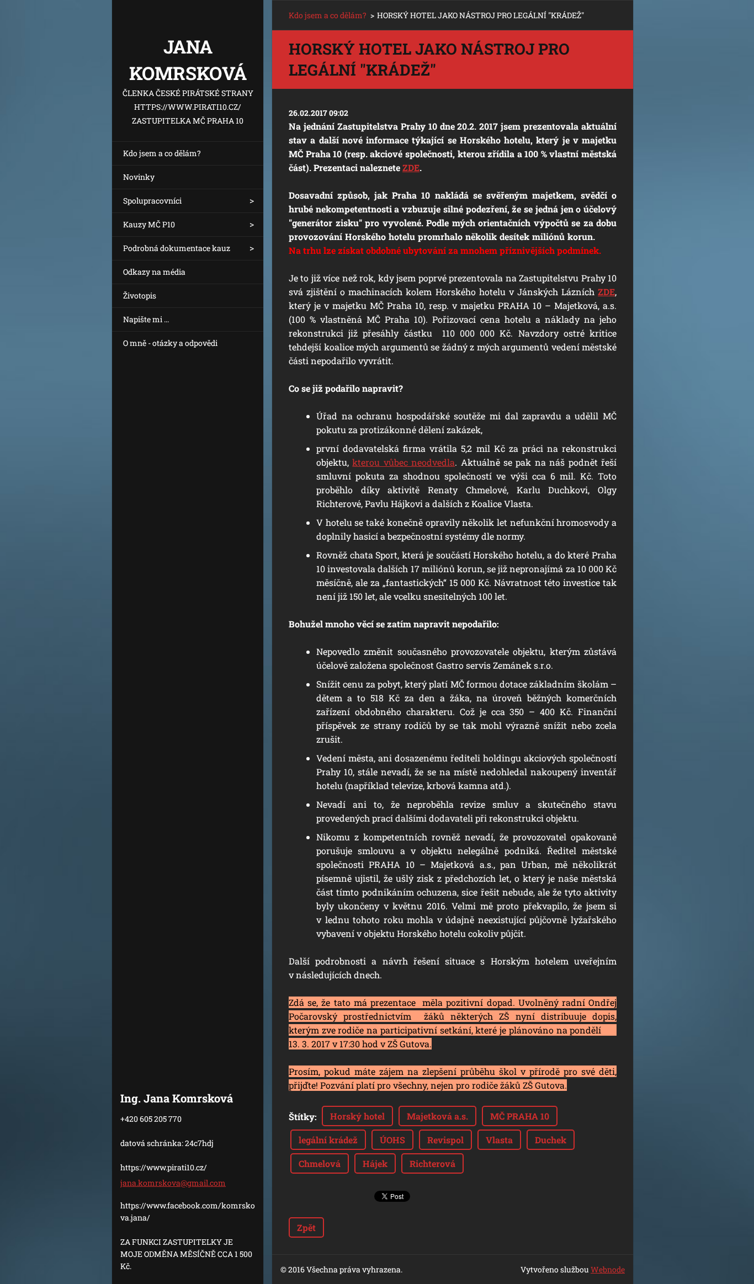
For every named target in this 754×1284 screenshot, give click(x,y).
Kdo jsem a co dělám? (162, 153)
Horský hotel (357, 1116)
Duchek (550, 1140)
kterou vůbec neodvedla (403, 462)
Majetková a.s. (437, 1116)
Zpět (306, 1227)
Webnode (608, 1269)
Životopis (139, 295)
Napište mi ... (146, 319)
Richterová (432, 1163)
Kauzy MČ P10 (149, 224)
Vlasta (499, 1140)
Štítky (302, 1116)
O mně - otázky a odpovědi (170, 343)
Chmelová (320, 1163)
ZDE (411, 167)
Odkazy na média (154, 272)
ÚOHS (392, 1140)
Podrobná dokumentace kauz (176, 248)
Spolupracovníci (152, 200)
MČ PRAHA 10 (519, 1116)
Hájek (375, 1163)
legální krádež (328, 1140)
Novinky (139, 177)
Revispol (445, 1140)
